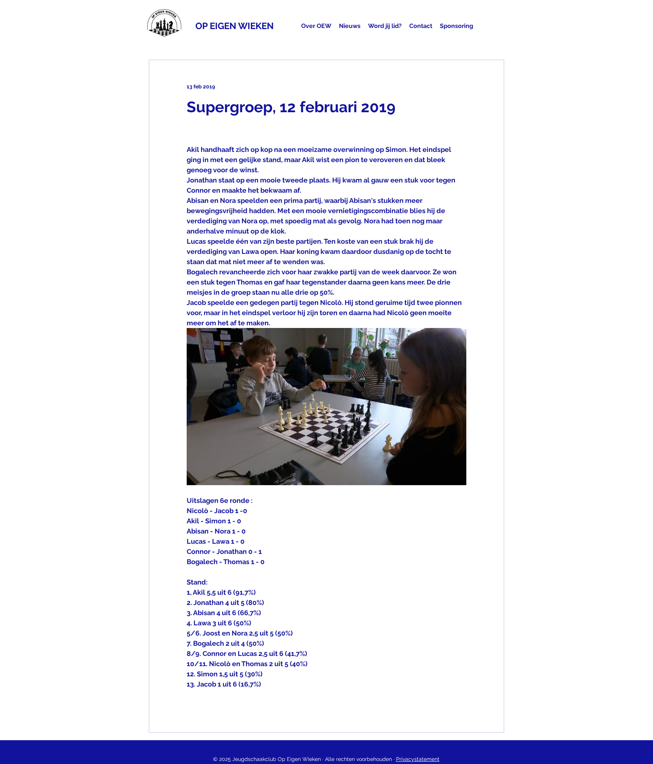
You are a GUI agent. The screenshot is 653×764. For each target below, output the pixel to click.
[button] (316, 26)
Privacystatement (417, 759)
